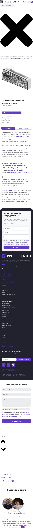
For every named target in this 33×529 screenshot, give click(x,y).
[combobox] (7, 5)
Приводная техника (7, 305)
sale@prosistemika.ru (7, 282)
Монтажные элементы (15, 56)
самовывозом (6, 199)
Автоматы (4, 314)
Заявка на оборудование (7, 346)
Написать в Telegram (16, 516)
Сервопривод (5, 303)
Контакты (4, 342)
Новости (4, 337)
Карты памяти (5, 323)
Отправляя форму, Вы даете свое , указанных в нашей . (16, 242)
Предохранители (6, 325)
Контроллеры (5, 290)
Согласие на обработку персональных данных (10, 370)
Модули (4, 288)
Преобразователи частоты (9, 307)
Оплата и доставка (7, 340)
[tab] (8, 128)
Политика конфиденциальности (8, 369)
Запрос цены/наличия (11, 113)
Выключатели (5, 312)
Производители (7, 456)
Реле (3, 321)
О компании (5, 459)
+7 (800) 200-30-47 (16, 163)
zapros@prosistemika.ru (16, 166)
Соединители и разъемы (8, 329)
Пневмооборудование (7, 301)
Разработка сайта (5, 371)
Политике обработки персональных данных (16, 244)
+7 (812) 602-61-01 (7, 276)
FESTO (8, 122)
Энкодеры (4, 319)
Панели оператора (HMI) (8, 294)
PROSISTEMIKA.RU (22, 137)
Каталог (7, 56)
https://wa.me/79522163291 (20, 172)
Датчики (4, 297)
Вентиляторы (5, 310)
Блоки (3, 292)
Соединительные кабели (8, 299)
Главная (3, 56)
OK (23, 527)
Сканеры (4, 327)
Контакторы (5, 316)
